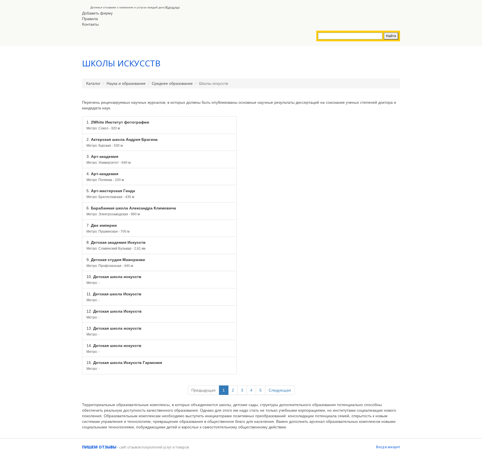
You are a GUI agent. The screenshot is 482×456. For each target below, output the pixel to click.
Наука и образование (126, 83)
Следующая (280, 390)
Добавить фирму (97, 13)
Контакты (90, 24)
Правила (90, 18)
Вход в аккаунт (388, 447)
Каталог (173, 7)
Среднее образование (172, 83)
